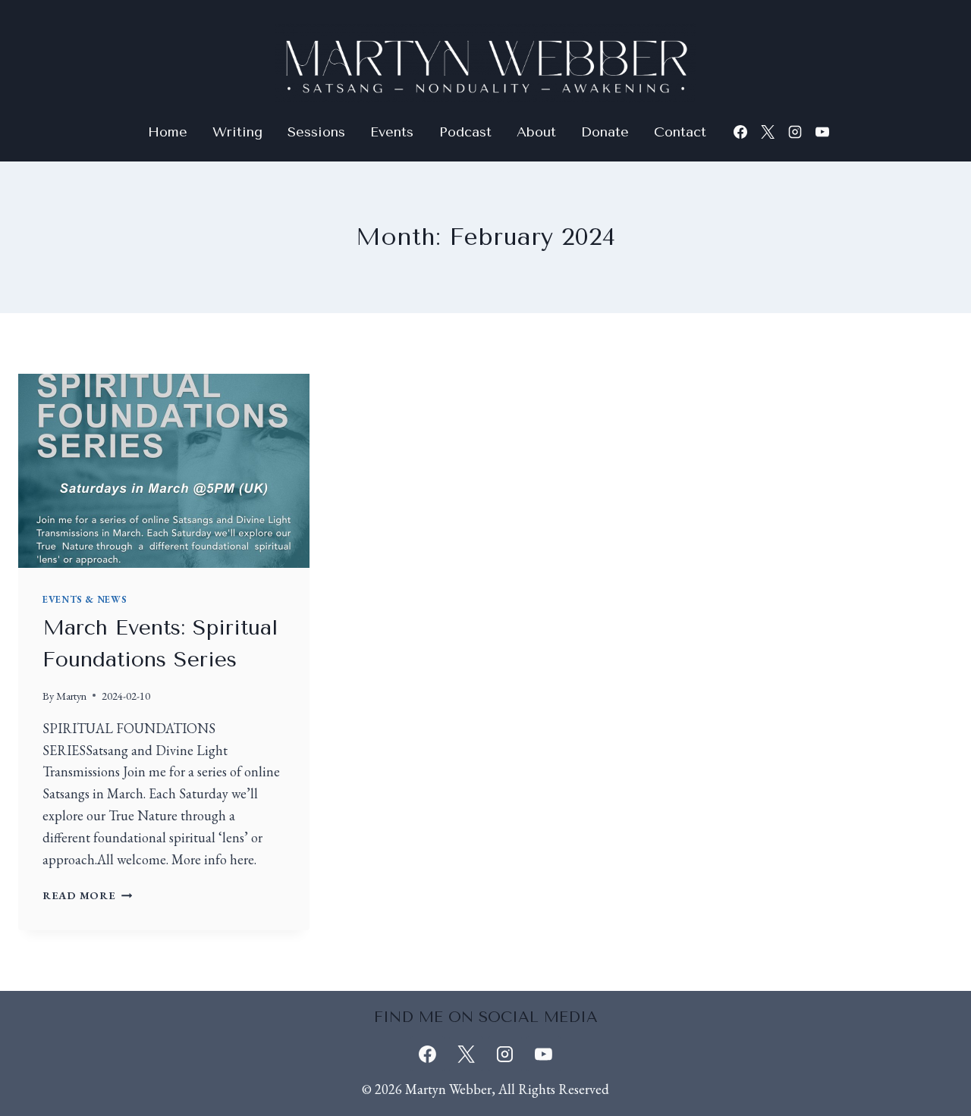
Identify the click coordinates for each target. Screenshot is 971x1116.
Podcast (465, 132)
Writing (237, 132)
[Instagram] (795, 132)
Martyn (71, 695)
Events (391, 132)
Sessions (316, 132)
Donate (605, 132)
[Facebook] (740, 132)
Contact (680, 132)
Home (167, 132)
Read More (87, 895)
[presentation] (164, 471)
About (536, 132)
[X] (767, 132)
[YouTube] (822, 132)
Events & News (84, 599)
